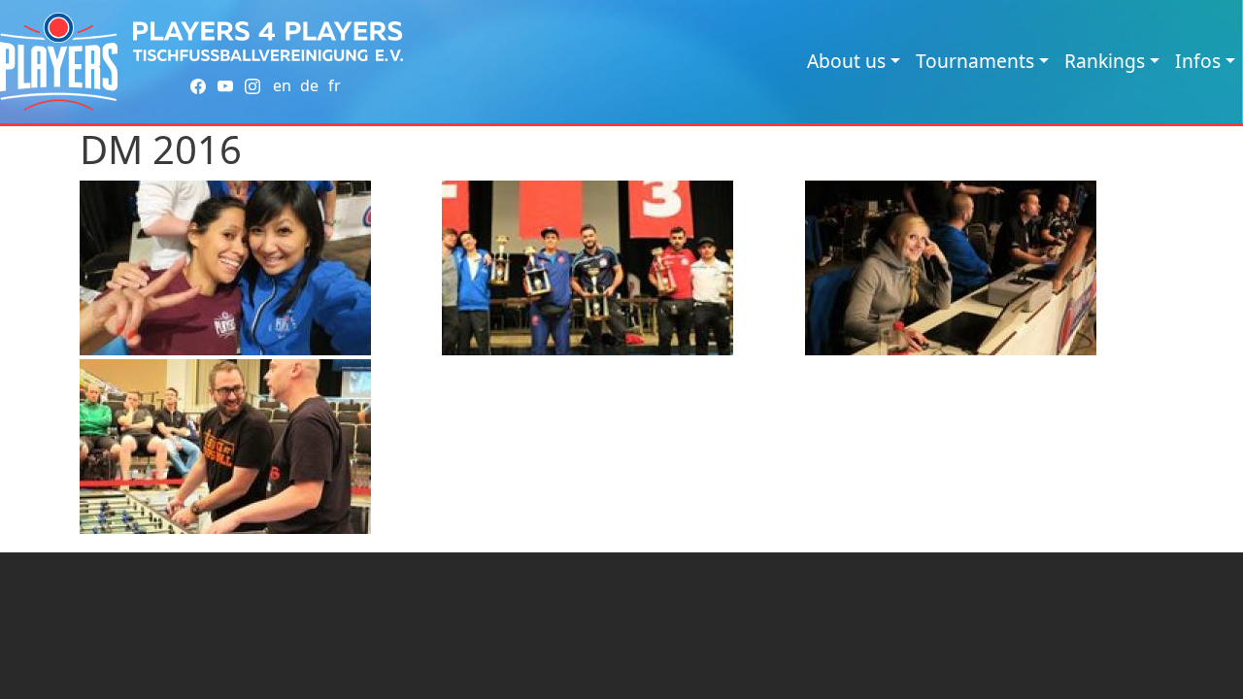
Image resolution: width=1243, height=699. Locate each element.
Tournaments (975, 61)
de (309, 85)
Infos (1198, 61)
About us (846, 61)
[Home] (59, 62)
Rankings (1104, 61)
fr (334, 85)
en (282, 85)
